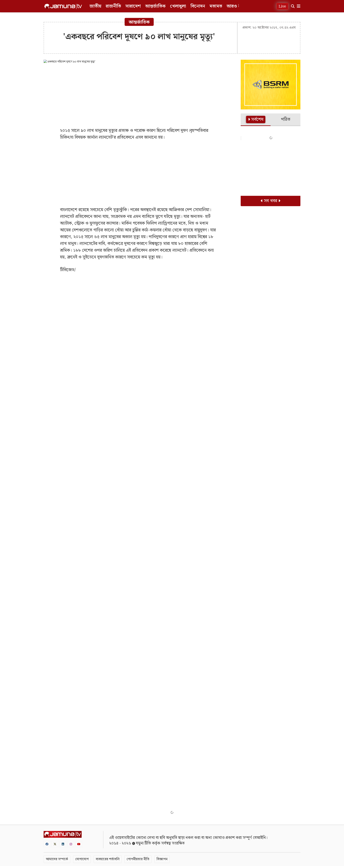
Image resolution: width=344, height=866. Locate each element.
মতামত (215, 6)
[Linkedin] (63, 844)
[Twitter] (55, 844)
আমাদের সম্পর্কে (57, 859)
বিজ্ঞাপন (161, 859)
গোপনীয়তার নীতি (138, 859)
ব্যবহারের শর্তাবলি (107, 859)
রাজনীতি (113, 6)
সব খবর (270, 200)
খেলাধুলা (178, 6)
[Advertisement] (139, 95)
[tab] (256, 119)
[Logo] (63, 6)
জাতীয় (95, 6)
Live (282, 6)
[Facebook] (47, 844)
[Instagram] (70, 844)
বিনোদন (198, 6)
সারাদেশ (133, 6)
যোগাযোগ (82, 859)
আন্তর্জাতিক (155, 6)
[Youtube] (78, 844)
